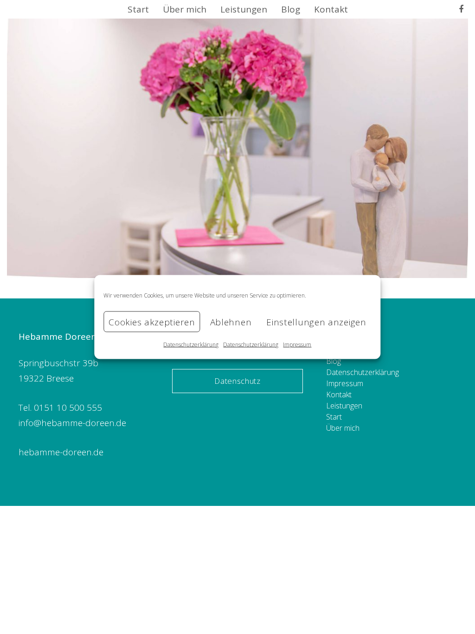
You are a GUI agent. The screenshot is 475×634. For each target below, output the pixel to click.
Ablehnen (231, 322)
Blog (333, 361)
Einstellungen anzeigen (316, 322)
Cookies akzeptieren (152, 322)
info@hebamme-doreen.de (72, 423)
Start (334, 417)
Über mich (342, 428)
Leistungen (344, 406)
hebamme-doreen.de (61, 452)
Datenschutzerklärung (190, 345)
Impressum (297, 345)
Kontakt (339, 394)
